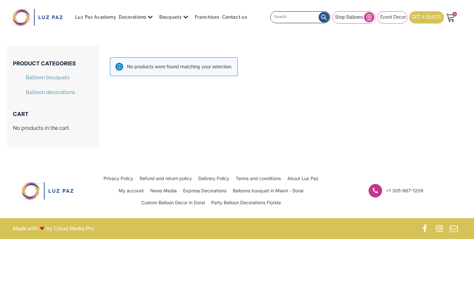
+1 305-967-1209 (404, 190)
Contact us (234, 17)
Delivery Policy (213, 178)
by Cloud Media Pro (70, 229)
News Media (163, 190)
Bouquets (170, 17)
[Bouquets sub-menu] (187, 17)
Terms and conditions (258, 178)
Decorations (132, 17)
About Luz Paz (303, 178)
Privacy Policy (118, 178)
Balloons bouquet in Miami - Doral (268, 190)
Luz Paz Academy (95, 17)
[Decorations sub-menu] (151, 17)
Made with (25, 229)
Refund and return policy (166, 178)
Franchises (207, 17)
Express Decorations (204, 190)
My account (131, 190)
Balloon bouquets (48, 77)
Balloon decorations (50, 92)
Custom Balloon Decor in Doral (173, 202)
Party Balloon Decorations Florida (246, 202)
